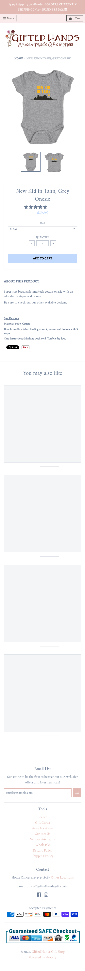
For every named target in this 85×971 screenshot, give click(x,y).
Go (71, 497)
